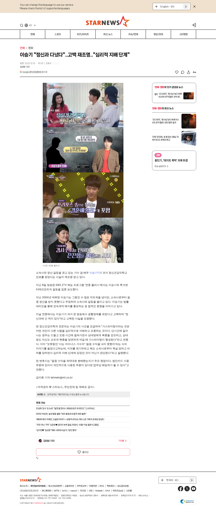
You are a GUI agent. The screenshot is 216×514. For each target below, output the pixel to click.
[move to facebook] (180, 488)
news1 (74, 491)
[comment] (182, 72)
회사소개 (23, 486)
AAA (107, 491)
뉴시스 (65, 491)
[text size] (194, 72)
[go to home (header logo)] (108, 21)
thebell (98, 491)
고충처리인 (69, 486)
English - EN (167, 6)
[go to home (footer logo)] (31, 479)
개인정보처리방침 (38, 486)
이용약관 (93, 486)
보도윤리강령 (123, 486)
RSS (102, 486)
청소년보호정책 (55, 486)
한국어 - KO (172, 480)
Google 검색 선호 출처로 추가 (33, 72)
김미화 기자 (25, 67)
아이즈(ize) (118, 491)
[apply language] (185, 6)
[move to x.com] (187, 488)
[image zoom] (119, 259)
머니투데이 (46, 491)
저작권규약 (81, 486)
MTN (56, 491)
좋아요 (85, 452)
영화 (30, 48)
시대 (90, 491)
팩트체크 (110, 486)
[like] (177, 72)
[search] (21, 25)
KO (30, 25)
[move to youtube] (193, 488)
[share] (188, 72)
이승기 (93, 272)
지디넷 (83, 491)
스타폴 (129, 491)
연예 (22, 48)
